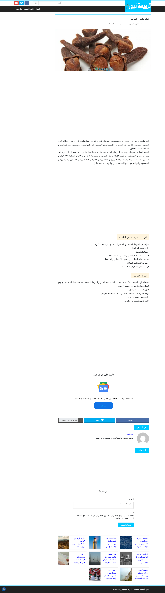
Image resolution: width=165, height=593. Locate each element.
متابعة (103, 405)
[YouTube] (16, 3)
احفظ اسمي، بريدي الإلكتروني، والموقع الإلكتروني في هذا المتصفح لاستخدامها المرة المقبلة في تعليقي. (104, 516)
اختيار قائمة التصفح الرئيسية (28, 9)
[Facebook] (27, 3)
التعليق (131, 499)
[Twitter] (21, 3)
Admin (141, 24)
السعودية (131, 24)
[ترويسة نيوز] (138, 6)
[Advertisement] (103, 106)
